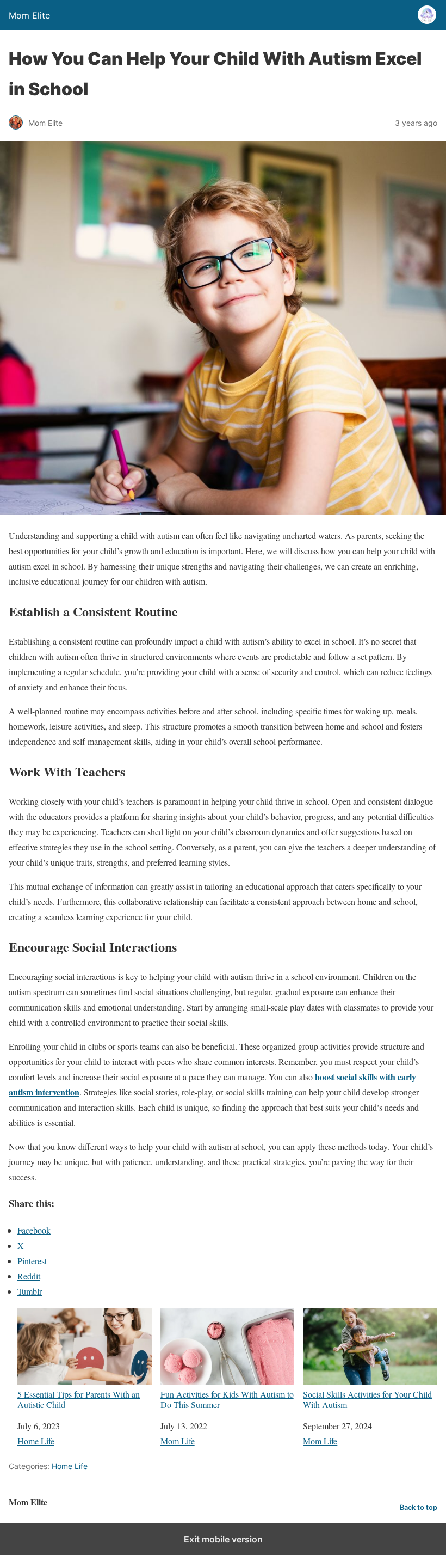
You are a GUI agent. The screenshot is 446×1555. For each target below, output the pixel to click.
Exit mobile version (223, 1539)
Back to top (418, 1507)
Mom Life (177, 1441)
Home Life (35, 1441)
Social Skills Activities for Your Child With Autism (367, 1399)
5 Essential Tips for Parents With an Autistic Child (78, 1399)
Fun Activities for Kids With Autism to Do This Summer (227, 1399)
